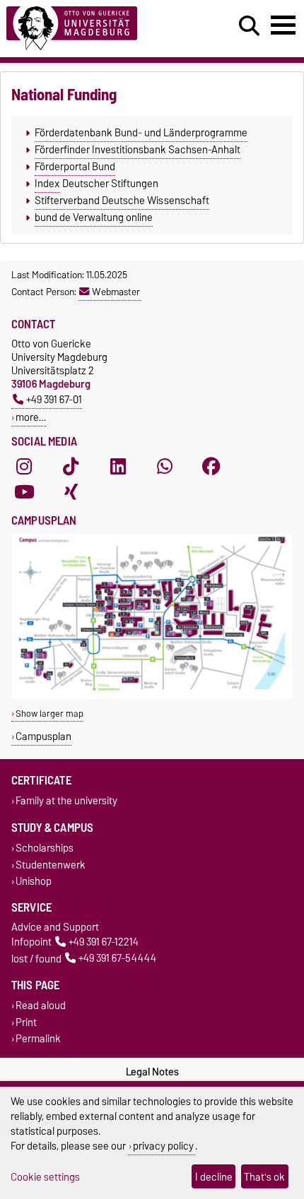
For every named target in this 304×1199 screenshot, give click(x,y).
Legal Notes (152, 1071)
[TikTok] (70, 466)
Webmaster (116, 291)
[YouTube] (24, 492)
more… (31, 417)
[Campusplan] (152, 696)
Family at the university (66, 801)
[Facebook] (211, 466)
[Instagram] (24, 466)
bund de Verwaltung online (94, 217)
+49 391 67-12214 (104, 941)
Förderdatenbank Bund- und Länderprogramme (141, 132)
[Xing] (70, 492)
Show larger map (49, 713)
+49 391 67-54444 (117, 958)
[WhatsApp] (164, 466)
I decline (214, 1177)
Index (47, 183)
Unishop (34, 881)
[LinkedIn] (118, 466)
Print (26, 1022)
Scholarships (45, 848)
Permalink (38, 1038)
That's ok (264, 1177)
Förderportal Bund (75, 166)
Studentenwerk (51, 865)
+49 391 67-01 (54, 399)
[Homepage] (93, 29)
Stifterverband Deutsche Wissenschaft (122, 200)
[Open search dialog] (249, 26)
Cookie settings (45, 1177)
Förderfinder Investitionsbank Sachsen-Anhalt (137, 149)
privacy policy (163, 1146)
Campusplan (43, 736)
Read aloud (41, 1006)
